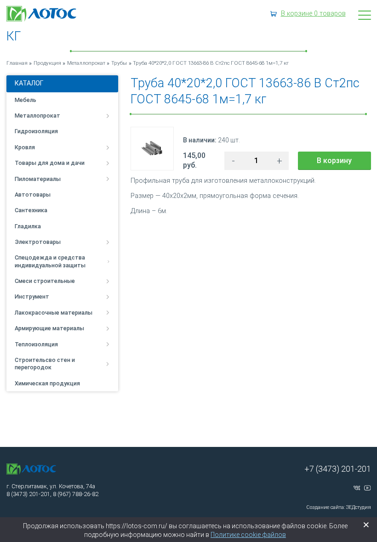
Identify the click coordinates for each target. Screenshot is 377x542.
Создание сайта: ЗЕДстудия (338, 507)
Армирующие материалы (49, 328)
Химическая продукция (47, 383)
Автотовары (33, 194)
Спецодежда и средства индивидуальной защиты (50, 261)
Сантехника (31, 210)
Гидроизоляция (36, 131)
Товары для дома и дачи (50, 162)
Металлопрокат (37, 115)
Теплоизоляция (36, 344)
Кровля (25, 147)
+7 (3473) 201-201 (337, 469)
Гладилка (28, 226)
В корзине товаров (313, 13)
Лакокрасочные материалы (53, 312)
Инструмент (32, 296)
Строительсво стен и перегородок (45, 363)
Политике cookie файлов (248, 534)
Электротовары (38, 241)
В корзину (334, 160)
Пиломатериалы (38, 178)
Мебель (25, 99)
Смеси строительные (45, 280)
